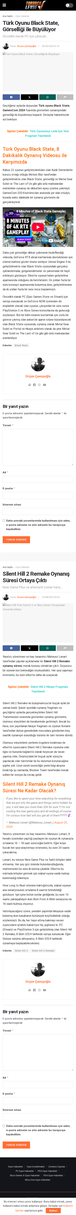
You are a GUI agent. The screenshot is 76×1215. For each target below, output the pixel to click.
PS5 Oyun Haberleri (47, 1171)
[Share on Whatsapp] (47, 97)
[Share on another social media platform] (65, 97)
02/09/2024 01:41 (51, 46)
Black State (21, 345)
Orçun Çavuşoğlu (26, 46)
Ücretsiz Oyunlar (56, 1166)
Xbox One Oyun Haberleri (37, 1180)
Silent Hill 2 (21, 951)
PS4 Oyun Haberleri (53, 1175)
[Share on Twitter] (29, 97)
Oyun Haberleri (22, 16)
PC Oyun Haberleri (25, 1171)
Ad (5, 472)
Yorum (8, 425)
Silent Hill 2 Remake (43, 951)
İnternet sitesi (12, 504)
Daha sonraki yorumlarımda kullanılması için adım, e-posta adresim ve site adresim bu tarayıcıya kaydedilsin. (38, 525)
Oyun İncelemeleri (36, 1166)
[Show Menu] (4, 5)
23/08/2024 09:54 (51, 597)
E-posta (9, 488)
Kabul (53, 1210)
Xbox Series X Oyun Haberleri (25, 1175)
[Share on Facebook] (11, 97)
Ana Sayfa (8, 16)
